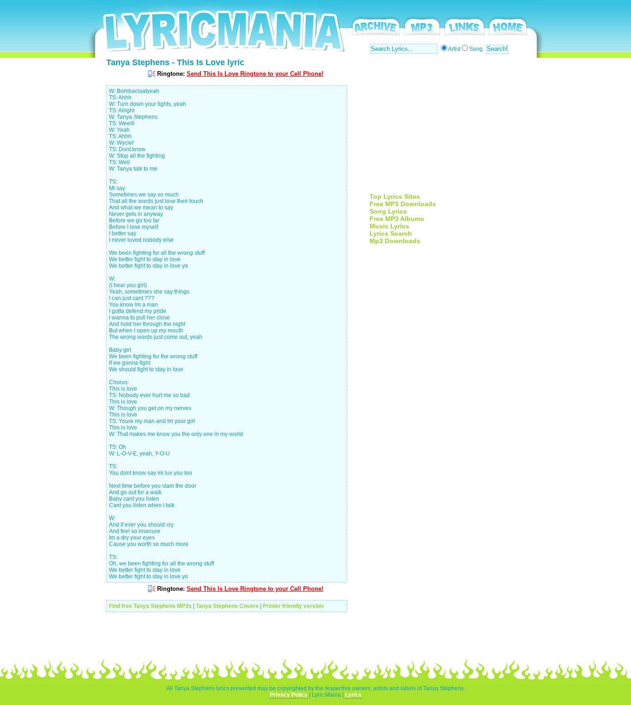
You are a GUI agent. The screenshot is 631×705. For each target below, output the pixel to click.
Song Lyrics (388, 211)
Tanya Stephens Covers (227, 606)
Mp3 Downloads (395, 241)
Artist (454, 49)
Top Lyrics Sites (395, 196)
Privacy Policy (289, 695)
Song (476, 49)
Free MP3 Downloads (403, 204)
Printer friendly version (293, 606)
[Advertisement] (447, 128)
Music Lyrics (389, 226)
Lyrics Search (391, 233)
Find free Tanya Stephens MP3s (150, 606)
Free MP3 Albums (397, 218)
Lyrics (353, 695)
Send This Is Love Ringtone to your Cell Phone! (255, 73)
